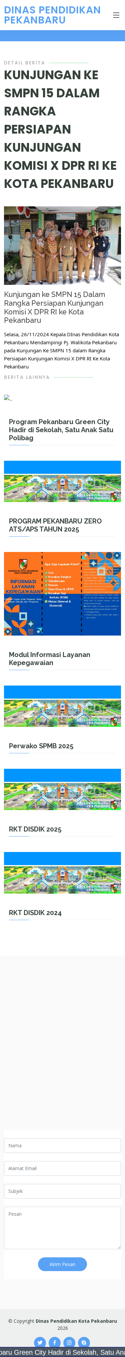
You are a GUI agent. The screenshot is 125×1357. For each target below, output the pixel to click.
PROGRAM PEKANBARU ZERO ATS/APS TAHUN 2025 (55, 525)
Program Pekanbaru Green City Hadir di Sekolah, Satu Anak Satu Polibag (61, 430)
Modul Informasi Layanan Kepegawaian (49, 659)
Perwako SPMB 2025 (41, 746)
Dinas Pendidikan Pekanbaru (52, 15)
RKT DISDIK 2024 (35, 913)
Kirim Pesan (62, 1264)
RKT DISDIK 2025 (35, 829)
